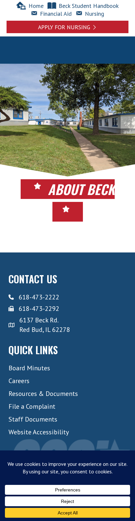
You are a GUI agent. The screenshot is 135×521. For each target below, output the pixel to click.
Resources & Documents (43, 393)
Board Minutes (29, 368)
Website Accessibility (39, 432)
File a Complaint (32, 406)
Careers (19, 381)
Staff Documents (33, 419)
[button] (67, 27)
